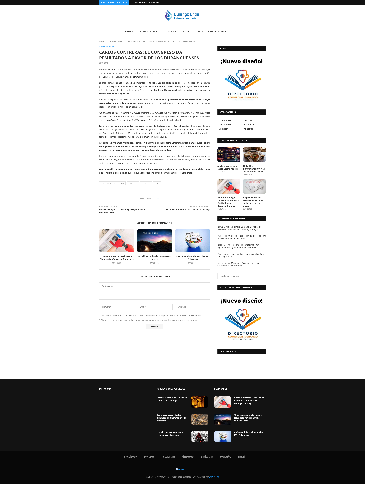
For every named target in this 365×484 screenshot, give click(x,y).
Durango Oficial (115, 41)
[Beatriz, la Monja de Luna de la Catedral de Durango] (199, 402)
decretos (146, 183)
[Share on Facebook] (161, 198)
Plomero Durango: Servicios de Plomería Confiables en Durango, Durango (228, 201)
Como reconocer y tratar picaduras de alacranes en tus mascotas (171, 418)
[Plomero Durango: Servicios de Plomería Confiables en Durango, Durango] (116, 240)
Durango (128, 32)
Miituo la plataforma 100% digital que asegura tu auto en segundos (238, 246)
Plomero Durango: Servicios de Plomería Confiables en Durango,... (117, 257)
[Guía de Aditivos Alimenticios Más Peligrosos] (192, 240)
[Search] (241, 32)
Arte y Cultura (170, 32)
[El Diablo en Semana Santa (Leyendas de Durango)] (199, 436)
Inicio (101, 41)
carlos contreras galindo (112, 183)
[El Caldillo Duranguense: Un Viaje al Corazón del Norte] (254, 154)
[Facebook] (254, 2)
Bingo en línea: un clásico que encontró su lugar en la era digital (253, 201)
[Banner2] (241, 79)
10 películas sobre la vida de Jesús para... (154, 257)
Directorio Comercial (219, 32)
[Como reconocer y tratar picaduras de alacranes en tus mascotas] (199, 419)
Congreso (133, 183)
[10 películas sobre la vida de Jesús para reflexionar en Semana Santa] (154, 240)
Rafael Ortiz (223, 226)
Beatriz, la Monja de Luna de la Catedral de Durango (172, 399)
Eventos (200, 32)
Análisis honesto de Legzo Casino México (227, 167)
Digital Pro (214, 476)
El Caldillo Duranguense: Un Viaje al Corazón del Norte (254, 169)
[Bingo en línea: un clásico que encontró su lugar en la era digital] (254, 186)
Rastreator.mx (224, 244)
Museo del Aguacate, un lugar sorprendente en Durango (238, 264)
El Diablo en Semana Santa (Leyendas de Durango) (170, 433)
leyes (157, 183)
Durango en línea (148, 32)
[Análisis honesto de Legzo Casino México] (228, 154)
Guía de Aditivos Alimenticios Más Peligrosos (192, 257)
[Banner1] (241, 318)
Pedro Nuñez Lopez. (227, 254)
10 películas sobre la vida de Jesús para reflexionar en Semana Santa (241, 237)
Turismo (186, 32)
